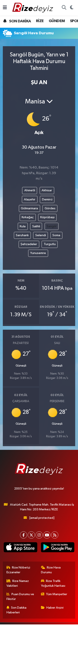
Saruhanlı (22, 235)
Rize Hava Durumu (51, 570)
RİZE (40, 21)
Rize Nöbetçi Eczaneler (18, 570)
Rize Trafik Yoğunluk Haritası (53, 583)
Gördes (50, 208)
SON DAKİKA (19, 21)
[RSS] (54, 535)
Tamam (54, 641)
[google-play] (57, 548)
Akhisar (47, 190)
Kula (23, 226)
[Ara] (64, 8)
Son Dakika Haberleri (16, 610)
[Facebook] (23, 535)
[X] (31, 535)
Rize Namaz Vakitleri (17, 583)
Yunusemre (38, 253)
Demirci (47, 199)
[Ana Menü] (5, 8)
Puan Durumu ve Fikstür (20, 597)
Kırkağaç (28, 217)
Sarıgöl (51, 226)
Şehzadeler (29, 244)
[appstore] (20, 548)
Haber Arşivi (54, 607)
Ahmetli (29, 190)
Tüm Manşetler (56, 594)
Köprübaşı (47, 217)
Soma (56, 235)
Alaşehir (29, 199)
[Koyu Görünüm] (71, 8)
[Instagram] (39, 535)
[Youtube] (46, 535)
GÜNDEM (57, 21)
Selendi (40, 235)
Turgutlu (50, 244)
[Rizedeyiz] (33, 7)
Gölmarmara (29, 208)
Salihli (36, 226)
